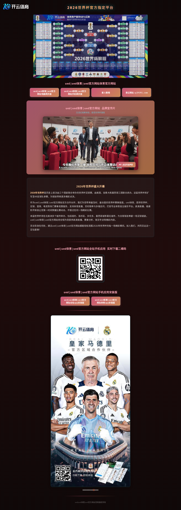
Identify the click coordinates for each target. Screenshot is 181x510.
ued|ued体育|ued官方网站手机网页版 (75, 92)
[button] (54, 401)
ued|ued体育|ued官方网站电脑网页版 (44, 92)
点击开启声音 (127, 165)
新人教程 (106, 93)
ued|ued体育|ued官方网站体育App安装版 (106, 301)
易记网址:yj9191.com (137, 93)
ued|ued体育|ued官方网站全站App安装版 (75, 301)
